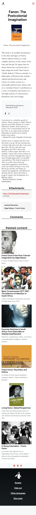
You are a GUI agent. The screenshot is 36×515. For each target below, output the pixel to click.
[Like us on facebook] (14, 466)
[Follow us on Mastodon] (21, 466)
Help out (18, 488)
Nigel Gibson (9, 208)
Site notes (18, 498)
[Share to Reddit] (9, 113)
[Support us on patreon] (18, 466)
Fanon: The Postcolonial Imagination (16, 194)
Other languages (18, 493)
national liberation (11, 205)
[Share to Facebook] (5, 113)
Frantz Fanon (20, 208)
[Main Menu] (33, 3)
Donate (18, 483)
